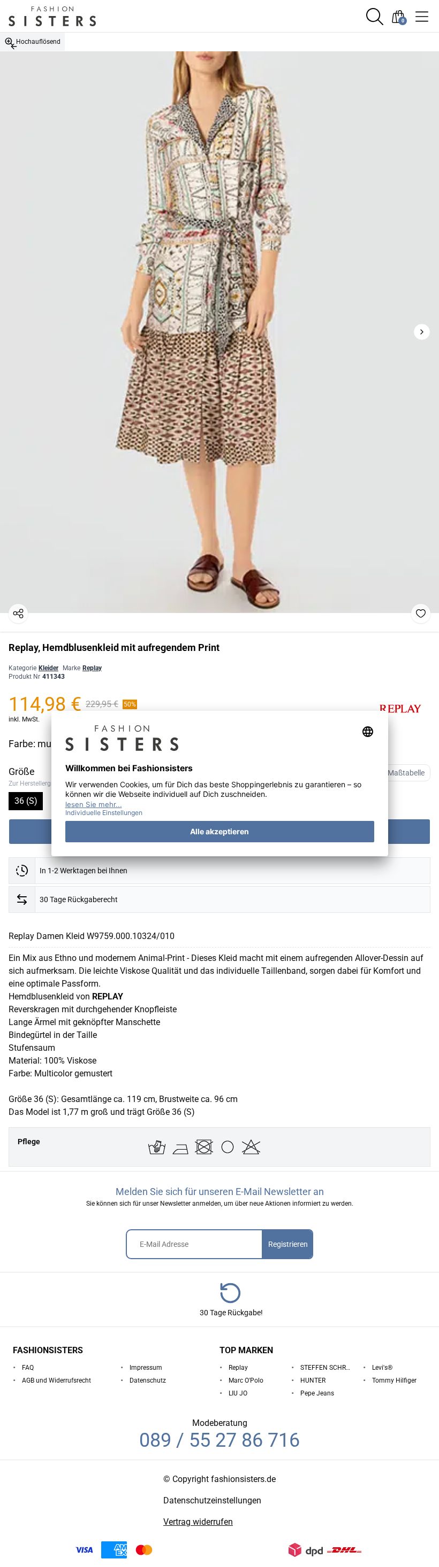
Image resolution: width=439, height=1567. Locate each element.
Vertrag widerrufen (198, 1522)
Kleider (48, 668)
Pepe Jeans (317, 1393)
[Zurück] (14, 46)
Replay (92, 668)
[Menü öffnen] (421, 16)
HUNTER (313, 1380)
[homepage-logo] (65, 16)
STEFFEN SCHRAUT (327, 1367)
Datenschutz (148, 1380)
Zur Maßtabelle (400, 773)
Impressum (146, 1367)
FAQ (28, 1367)
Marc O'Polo (246, 1380)
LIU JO (238, 1393)
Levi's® (382, 1367)
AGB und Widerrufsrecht (56, 1380)
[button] (374, 16)
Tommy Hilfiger (394, 1380)
